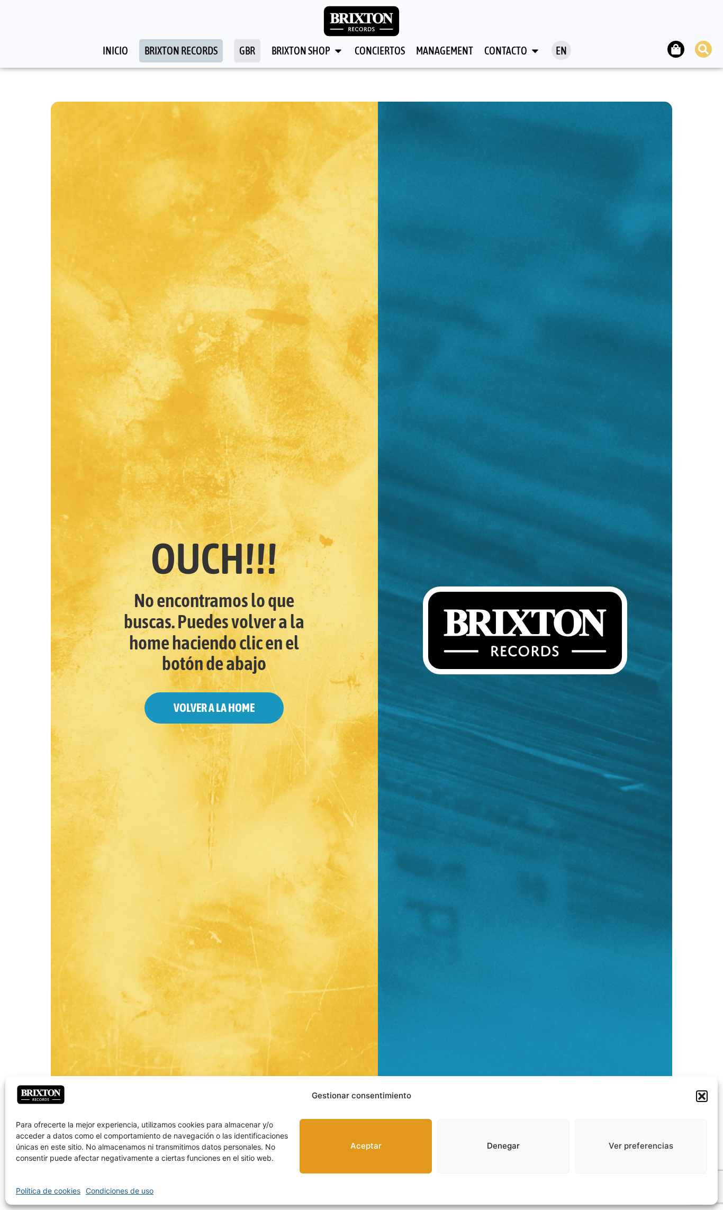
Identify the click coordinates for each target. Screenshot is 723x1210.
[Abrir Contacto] (535, 51)
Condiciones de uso (119, 1190)
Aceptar (366, 1146)
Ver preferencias (641, 1146)
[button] (702, 1096)
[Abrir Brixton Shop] (338, 51)
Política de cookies (48, 1190)
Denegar (503, 1146)
